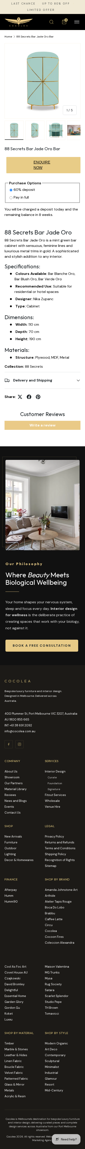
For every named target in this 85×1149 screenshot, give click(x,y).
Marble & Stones (16, 1049)
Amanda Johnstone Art (61, 890)
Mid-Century (54, 1090)
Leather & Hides (16, 1055)
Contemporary (55, 1055)
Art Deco (51, 1049)
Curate (52, 777)
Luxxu (8, 1019)
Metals (9, 1090)
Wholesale (52, 801)
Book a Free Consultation (42, 646)
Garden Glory (14, 1002)
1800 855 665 (19, 719)
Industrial (51, 1073)
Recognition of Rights (60, 860)
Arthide (50, 896)
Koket (9, 1014)
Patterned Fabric (16, 1079)
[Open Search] (51, 22)
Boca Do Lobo (54, 907)
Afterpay (11, 890)
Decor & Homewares (19, 860)
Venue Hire (52, 807)
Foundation (55, 783)
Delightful (11, 990)
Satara (49, 990)
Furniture (11, 842)
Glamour (51, 1079)
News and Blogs (16, 801)
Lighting (10, 854)
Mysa (48, 978)
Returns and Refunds (59, 842)
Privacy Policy (54, 836)
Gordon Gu (12, 1008)
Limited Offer (41, 10)
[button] (64, 22)
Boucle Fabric (14, 1067)
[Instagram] (19, 744)
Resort (49, 1084)
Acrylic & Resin (15, 1096)
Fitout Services (55, 795)
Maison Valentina (57, 967)
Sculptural (52, 1061)
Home (8, 36)
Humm (9, 896)
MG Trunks (52, 972)
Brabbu (50, 913)
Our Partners (14, 783)
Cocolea (51, 931)
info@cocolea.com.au (20, 731)
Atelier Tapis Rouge (58, 901)
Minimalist (52, 1067)
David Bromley (14, 984)
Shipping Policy (55, 854)
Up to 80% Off (56, 3)
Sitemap (50, 866)
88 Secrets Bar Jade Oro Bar (35, 36)
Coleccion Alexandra (59, 943)
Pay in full (21, 197)
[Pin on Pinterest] (38, 396)
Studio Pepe (53, 1002)
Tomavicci (52, 1014)
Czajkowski (12, 978)
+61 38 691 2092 (21, 725)
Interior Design (55, 771)
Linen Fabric (13, 1061)
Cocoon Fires (54, 937)
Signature (54, 789)
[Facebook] (9, 744)
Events (9, 807)
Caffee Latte (54, 919)
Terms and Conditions (60, 848)
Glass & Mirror (14, 1084)
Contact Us (13, 812)
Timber (9, 1043)
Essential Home (15, 996)
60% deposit (24, 189)
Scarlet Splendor (56, 996)
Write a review (42, 425)
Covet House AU (16, 972)
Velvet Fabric (14, 1073)
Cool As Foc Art (15, 967)
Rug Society (53, 984)
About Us (11, 771)
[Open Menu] (76, 22)
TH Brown (51, 1008)
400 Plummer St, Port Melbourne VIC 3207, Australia (41, 714)
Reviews (10, 795)
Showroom (12, 777)
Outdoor (11, 848)
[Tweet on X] (19, 396)
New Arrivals (13, 836)
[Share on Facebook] (29, 396)
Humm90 (11, 901)
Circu (49, 925)
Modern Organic (56, 1043)
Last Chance (23, 3)
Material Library (16, 789)
